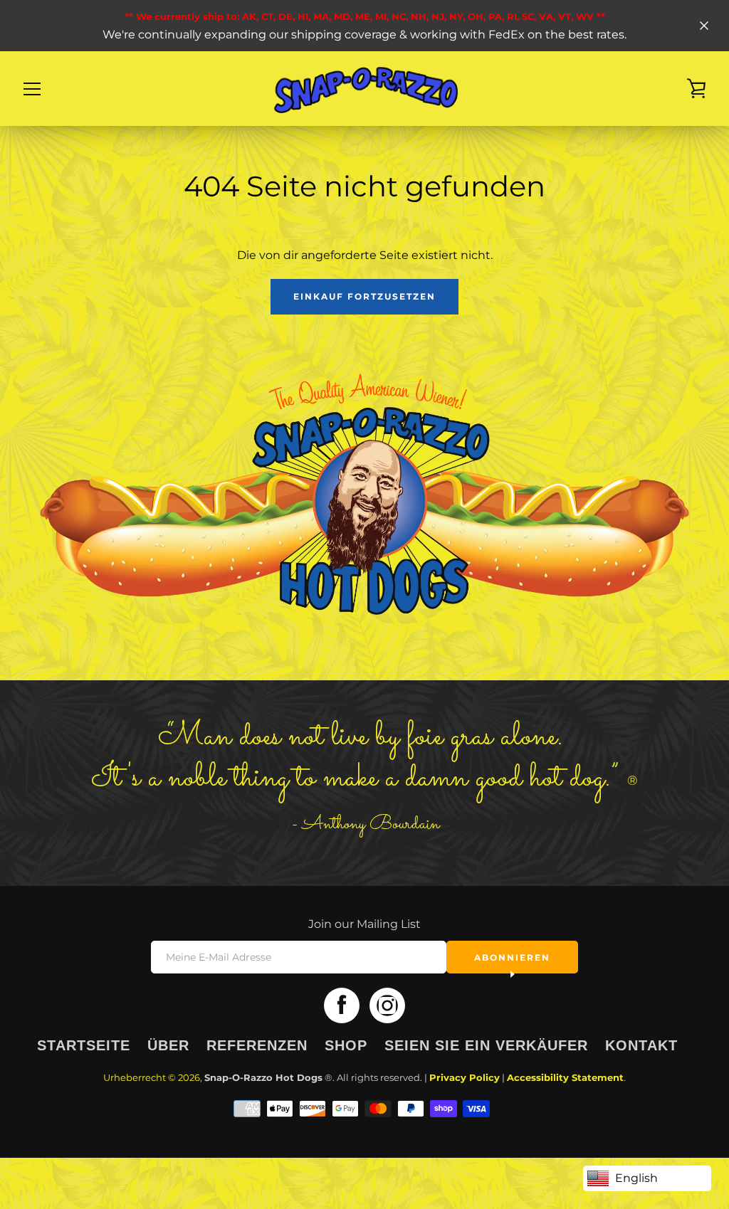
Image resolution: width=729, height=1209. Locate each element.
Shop (346, 1045)
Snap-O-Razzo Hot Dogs (263, 1077)
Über (168, 1045)
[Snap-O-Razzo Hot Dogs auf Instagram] (387, 1005)
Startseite (83, 1045)
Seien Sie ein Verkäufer (486, 1045)
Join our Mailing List (364, 924)
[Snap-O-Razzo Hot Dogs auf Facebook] (342, 1005)
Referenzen (257, 1045)
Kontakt (641, 1045)
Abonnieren (512, 957)
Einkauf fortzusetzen (364, 296)
